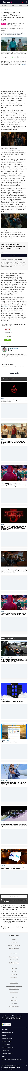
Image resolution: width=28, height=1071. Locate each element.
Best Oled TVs (14, 974)
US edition (11, 1067)
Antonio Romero (12, 23)
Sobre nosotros (5, 1029)
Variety (23, 64)
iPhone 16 (20, 5)
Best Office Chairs (14, 992)
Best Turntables (14, 983)
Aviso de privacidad (18, 261)
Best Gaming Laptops (14, 956)
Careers (3, 1056)
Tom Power (9, 24)
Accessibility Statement (7, 1053)
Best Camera (14, 997)
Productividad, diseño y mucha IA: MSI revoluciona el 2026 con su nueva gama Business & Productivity (14, 907)
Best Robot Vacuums (14, 1006)
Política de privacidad (6, 1041)
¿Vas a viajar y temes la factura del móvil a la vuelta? (15, 900)
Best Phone (14, 968)
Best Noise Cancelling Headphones (14, 986)
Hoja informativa (23, 57)
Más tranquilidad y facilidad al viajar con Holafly (14, 927)
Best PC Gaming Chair (14, 962)
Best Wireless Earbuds (14, 989)
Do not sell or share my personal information (12, 1059)
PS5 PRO (12, 5)
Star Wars (5, 306)
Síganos (14, 57)
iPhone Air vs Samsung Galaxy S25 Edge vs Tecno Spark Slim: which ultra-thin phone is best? (15, 921)
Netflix (8, 9)
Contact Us (4, 1035)
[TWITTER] (9, 350)
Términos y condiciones (7, 1038)
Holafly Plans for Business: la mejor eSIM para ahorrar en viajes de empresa (15, 914)
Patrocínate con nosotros (7, 1047)
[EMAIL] (11, 350)
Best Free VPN (14, 942)
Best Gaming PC (14, 959)
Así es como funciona (17, 34)
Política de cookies (6, 1044)
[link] (8, 329)
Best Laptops (14, 953)
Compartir (5, 57)
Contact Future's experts (7, 1032)
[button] (2, 2)
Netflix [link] (8, 342)
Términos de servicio (18, 259)
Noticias (4, 23)
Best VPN (14, 939)
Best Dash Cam (14, 1000)
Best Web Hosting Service (14, 945)
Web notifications (6, 1050)
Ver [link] (8, 339)
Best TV (14, 971)
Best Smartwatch (14, 977)
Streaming (3, 9)
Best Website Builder (14, 948)
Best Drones (14, 1003)
